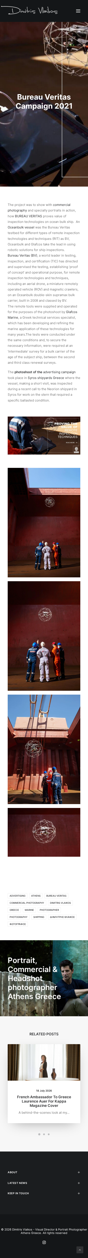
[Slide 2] (44, 1134)
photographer (49, 909)
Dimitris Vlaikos (60, 902)
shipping (38, 917)
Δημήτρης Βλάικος (62, 917)
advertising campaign (59, 372)
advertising (17, 895)
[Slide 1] (39, 1134)
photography (19, 917)
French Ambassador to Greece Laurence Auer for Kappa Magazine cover (44, 1101)
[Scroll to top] (79, 1249)
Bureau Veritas (56, 895)
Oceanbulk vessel (21, 227)
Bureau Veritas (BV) (22, 255)
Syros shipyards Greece (46, 378)
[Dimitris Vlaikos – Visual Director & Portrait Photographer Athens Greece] (29, 11)
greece (14, 909)
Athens (36, 895)
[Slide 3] (48, 1134)
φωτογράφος (18, 924)
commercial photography (27, 902)
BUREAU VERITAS (28, 216)
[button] (78, 11)
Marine (29, 909)
